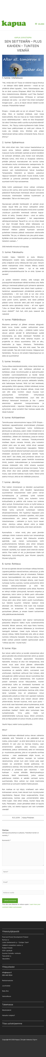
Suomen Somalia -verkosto (11, 953)
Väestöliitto (6, 959)
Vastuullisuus (6, 996)
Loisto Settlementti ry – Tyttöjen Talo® (15, 942)
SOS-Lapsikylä (7, 950)
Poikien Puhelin (7, 948)
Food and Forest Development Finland (15, 937)
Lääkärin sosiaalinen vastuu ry (12, 945)
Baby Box (5, 991)
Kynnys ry (5, 940)
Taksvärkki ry (6, 956)
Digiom (35, 1039)
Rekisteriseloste (7, 980)
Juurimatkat (6, 986)
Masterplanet (6, 1010)
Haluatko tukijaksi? (8, 1015)
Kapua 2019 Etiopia (23, 38)
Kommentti (6, 840)
